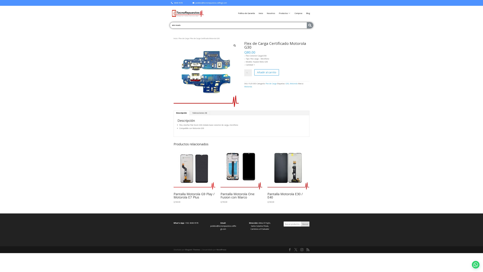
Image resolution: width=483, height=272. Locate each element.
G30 (287, 83)
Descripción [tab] (181, 113)
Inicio (261, 13)
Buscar (305, 224)
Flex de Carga (184, 38)
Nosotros (271, 13)
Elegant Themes (192, 249)
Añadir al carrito (266, 72)
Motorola (293, 83)
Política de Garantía (246, 13)
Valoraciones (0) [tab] (199, 113)
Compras (298, 13)
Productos (283, 13)
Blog (308, 13)
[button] (234, 45)
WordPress (221, 249)
